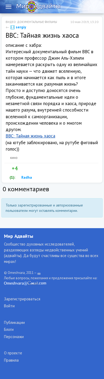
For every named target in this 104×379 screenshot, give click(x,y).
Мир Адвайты (18, 236)
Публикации (14, 322)
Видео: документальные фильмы (31, 22)
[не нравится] (21, 168)
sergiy (20, 27)
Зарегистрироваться (22, 298)
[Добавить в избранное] (33, 168)
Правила (11, 360)
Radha (26, 177)
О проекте (13, 352)
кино (14, 157)
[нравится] (8, 168)
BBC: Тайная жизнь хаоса (30, 136)
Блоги (9, 329)
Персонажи (14, 336)
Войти (9, 305)
